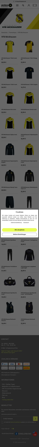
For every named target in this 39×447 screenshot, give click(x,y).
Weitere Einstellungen (19, 234)
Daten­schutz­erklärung (16, 222)
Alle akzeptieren (19, 230)
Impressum (26, 222)
